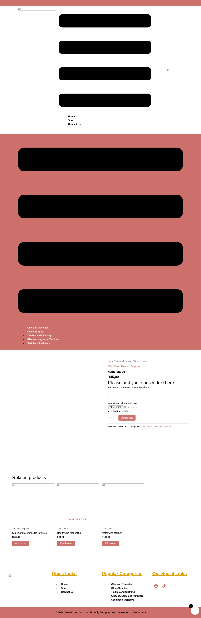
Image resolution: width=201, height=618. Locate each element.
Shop (71, 120)
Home (71, 116)
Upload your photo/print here (122, 403)
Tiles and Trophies (124, 361)
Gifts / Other (114, 366)
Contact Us (74, 124)
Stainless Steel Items (38, 343)
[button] (105, 61)
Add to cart (127, 418)
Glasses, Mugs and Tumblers (43, 339)
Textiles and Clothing (39, 335)
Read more (66, 543)
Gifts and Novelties (37, 327)
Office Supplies (35, 331)
